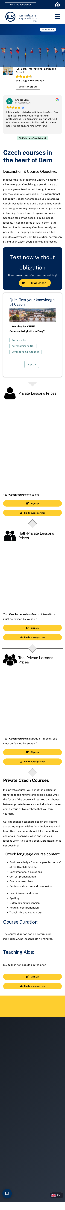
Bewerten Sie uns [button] (28, 86)
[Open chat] (7, 1193)
